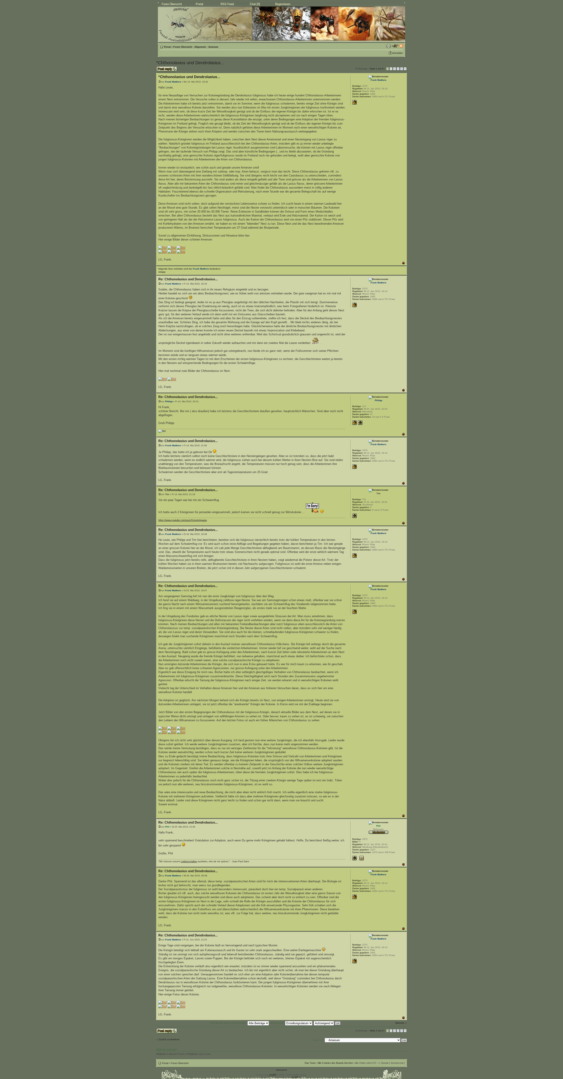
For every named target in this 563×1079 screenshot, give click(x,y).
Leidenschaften (189, 861)
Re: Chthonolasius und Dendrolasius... (188, 279)
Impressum (281, 1070)
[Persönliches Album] (361, 858)
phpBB (272, 1074)
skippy (162, 272)
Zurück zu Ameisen (169, 1039)
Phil (167, 827)
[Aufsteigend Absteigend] (327, 1023)
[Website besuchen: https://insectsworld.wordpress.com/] (354, 422)
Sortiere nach (277, 1023)
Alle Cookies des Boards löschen (335, 1063)
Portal (199, 4)
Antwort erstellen (165, 67)
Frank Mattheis (173, 82)
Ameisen (213, 47)
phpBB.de (296, 1077)
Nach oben (403, 263)
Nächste (399, 1023)
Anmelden (397, 53)
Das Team (310, 1063)
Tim (167, 494)
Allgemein (200, 47)
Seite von (377, 68)
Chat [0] (255, 4)
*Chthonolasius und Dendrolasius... (190, 62)
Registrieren (282, 4)
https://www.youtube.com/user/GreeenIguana (182, 520)
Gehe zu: (318, 1040)
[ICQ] (360, 422)
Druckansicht (388, 46)
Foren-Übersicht (172, 4)
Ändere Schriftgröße (395, 46)
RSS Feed (227, 4)
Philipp (169, 401)
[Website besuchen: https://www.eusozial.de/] (354, 102)
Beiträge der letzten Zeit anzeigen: (228, 1023)
